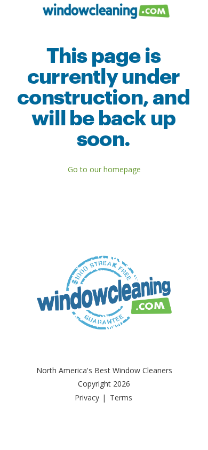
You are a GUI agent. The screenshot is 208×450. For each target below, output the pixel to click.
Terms (121, 397)
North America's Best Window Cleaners (104, 370)
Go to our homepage (104, 169)
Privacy (87, 397)
